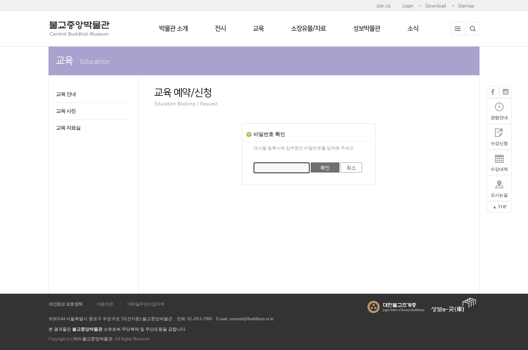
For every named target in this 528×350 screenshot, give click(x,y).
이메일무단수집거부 (146, 304)
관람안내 (499, 117)
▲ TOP (499, 206)
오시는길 (499, 195)
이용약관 (105, 304)
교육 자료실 (68, 128)
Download (435, 5)
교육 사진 (66, 111)
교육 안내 (66, 94)
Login (407, 5)
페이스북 (493, 92)
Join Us (383, 5)
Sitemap (466, 5)
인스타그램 (506, 92)
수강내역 (499, 169)
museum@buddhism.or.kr (252, 318)
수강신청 (499, 143)
